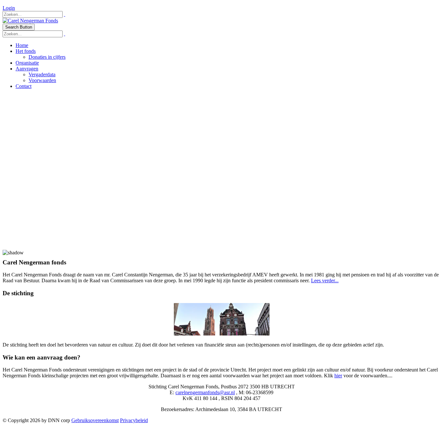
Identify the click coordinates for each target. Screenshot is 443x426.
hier (338, 375)
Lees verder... (325, 280)
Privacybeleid (134, 420)
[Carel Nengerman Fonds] (30, 20)
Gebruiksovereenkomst (95, 420)
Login (9, 8)
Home (22, 45)
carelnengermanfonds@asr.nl (205, 392)
